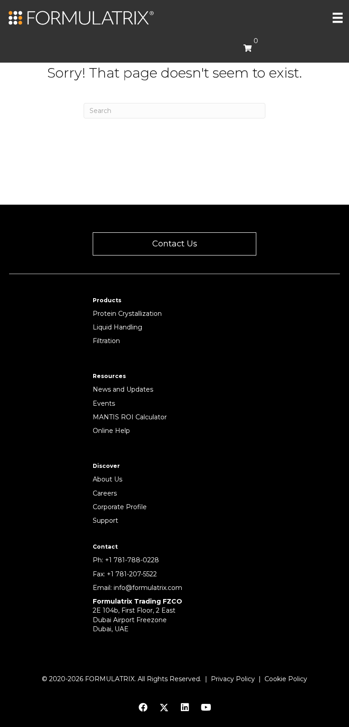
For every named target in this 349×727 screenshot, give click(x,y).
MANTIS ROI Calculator (130, 417)
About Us (107, 479)
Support (105, 520)
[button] (174, 243)
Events (104, 403)
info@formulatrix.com (148, 588)
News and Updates (123, 389)
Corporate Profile (120, 507)
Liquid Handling (117, 327)
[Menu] (337, 17)
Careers (105, 493)
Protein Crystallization (127, 313)
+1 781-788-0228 (132, 560)
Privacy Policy (233, 679)
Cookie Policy (285, 679)
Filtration (106, 341)
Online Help (111, 431)
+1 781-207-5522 (132, 574)
